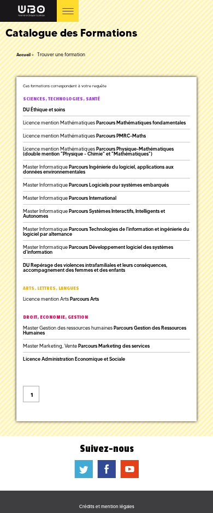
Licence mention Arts (61, 299)
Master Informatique (98, 169)
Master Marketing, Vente (86, 346)
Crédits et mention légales (106, 506)
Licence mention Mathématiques (104, 123)
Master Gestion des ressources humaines (104, 330)
